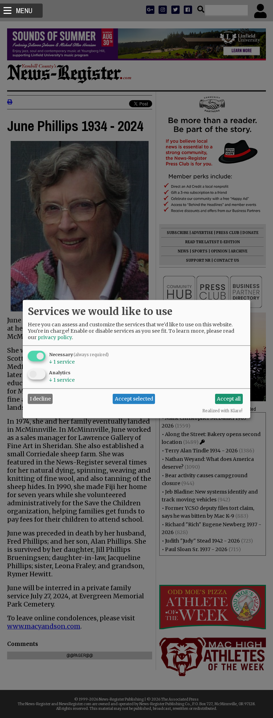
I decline (40, 399)
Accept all (229, 399)
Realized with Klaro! (222, 410)
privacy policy (55, 337)
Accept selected (134, 399)
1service (62, 361)
